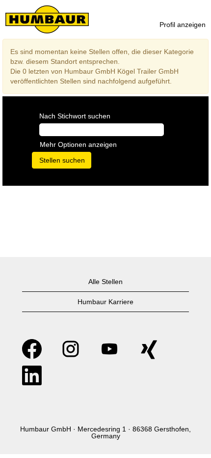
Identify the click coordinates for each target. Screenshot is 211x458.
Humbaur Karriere (105, 302)
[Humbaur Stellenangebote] (47, 19)
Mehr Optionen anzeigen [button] (78, 144)
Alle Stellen (105, 282)
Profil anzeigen (182, 25)
